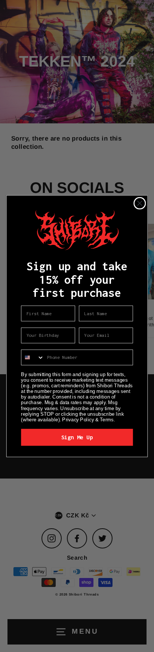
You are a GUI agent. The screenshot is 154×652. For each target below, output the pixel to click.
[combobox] (32, 357)
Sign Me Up (77, 437)
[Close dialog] (139, 203)
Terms (106, 419)
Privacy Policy (78, 419)
